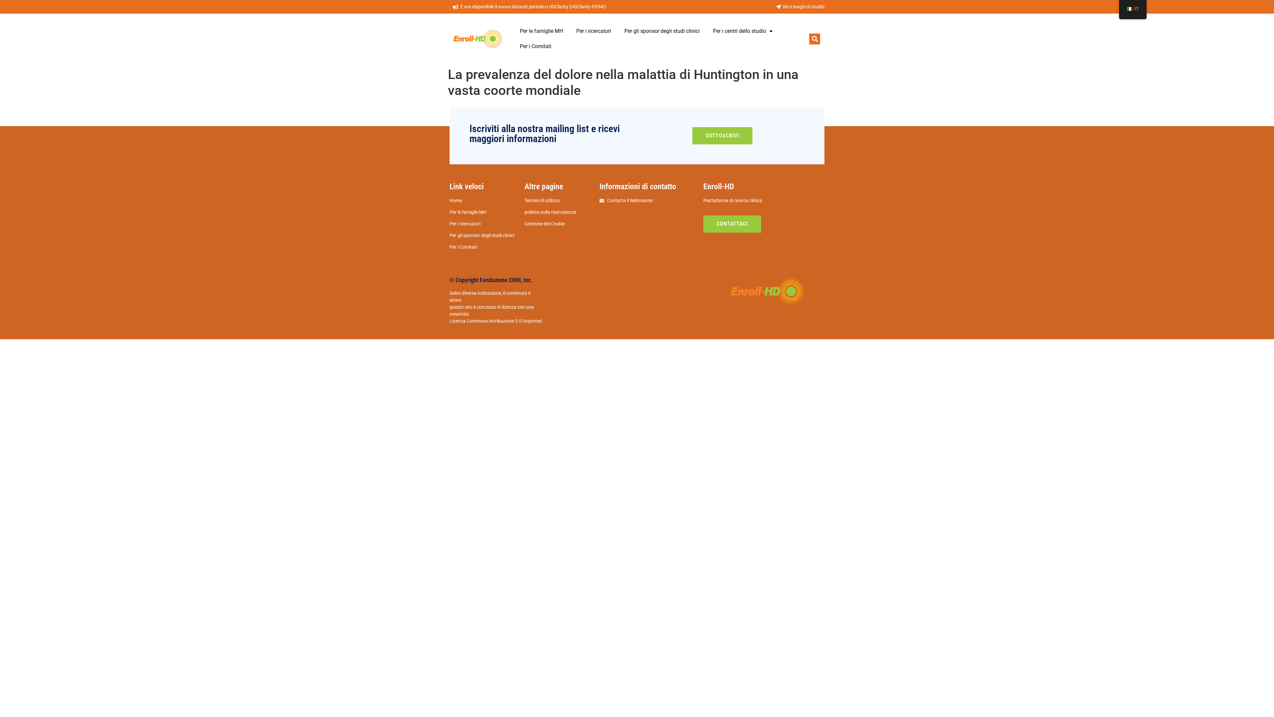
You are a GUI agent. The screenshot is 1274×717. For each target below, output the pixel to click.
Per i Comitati (535, 46)
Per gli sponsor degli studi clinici (662, 31)
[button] (814, 39)
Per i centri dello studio (739, 31)
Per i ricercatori (593, 31)
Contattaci (732, 224)
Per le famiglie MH (541, 31)
